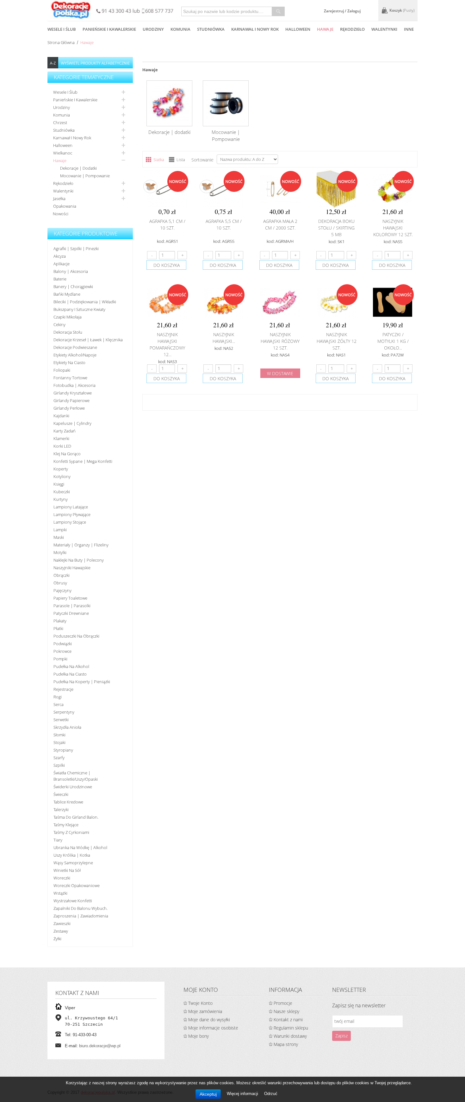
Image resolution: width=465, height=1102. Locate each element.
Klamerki (61, 438)
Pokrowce (62, 651)
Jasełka (59, 198)
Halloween (62, 145)
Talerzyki (61, 809)
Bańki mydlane (66, 294)
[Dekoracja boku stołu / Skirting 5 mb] (336, 189)
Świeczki (60, 794)
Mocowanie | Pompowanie (85, 176)
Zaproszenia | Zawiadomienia (80, 916)
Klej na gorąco (67, 454)
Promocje (283, 1003)
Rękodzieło (63, 183)
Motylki (59, 552)
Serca (58, 704)
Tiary (57, 840)
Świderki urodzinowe (72, 787)
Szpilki (59, 765)
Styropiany (63, 750)
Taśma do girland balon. (75, 817)
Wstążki (60, 893)
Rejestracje (63, 689)
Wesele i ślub (65, 92)
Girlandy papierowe (71, 400)
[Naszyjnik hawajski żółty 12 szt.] (336, 302)
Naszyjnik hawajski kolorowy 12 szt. (393, 227)
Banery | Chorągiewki (73, 286)
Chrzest (60, 122)
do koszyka (166, 265)
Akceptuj (208, 1094)
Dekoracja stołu (67, 332)
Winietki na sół (67, 870)
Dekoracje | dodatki (78, 168)
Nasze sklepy (286, 1011)
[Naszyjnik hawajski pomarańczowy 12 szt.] (167, 302)
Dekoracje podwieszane (75, 347)
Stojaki (59, 742)
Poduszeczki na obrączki (76, 636)
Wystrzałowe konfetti (72, 901)
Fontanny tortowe (70, 378)
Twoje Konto (200, 1003)
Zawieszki (62, 923)
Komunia (61, 115)
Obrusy (60, 583)
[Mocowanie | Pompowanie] (226, 103)
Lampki (60, 529)
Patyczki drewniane (71, 613)
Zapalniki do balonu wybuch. (80, 908)
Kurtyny (60, 499)
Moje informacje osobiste (213, 1028)
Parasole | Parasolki (71, 605)
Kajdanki (61, 416)
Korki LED (62, 446)
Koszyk (401, 10)
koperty (60, 469)
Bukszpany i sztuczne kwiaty (79, 309)
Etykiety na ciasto (69, 362)
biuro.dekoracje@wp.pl (100, 1045)
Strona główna (61, 42)
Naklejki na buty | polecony (78, 560)
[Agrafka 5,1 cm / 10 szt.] (167, 189)
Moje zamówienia (205, 1011)
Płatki (58, 628)
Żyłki (57, 938)
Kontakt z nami (288, 1020)
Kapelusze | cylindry (72, 423)
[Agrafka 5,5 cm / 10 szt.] (223, 189)
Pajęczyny (62, 590)
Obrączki (61, 575)
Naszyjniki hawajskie (71, 567)
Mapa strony (286, 1044)
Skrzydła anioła (67, 727)
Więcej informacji (243, 1093)
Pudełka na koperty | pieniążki (81, 681)
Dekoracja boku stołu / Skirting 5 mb (336, 227)
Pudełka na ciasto (70, 674)
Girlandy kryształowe (72, 393)
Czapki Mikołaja (67, 317)
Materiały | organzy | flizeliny (80, 545)
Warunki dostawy (290, 1036)
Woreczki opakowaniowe (76, 885)
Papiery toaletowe (70, 598)
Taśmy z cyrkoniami (71, 832)
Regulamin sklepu (291, 1028)
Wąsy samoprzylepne (73, 863)
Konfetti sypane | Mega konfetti (82, 461)
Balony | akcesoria (70, 271)
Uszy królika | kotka (71, 855)
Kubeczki (61, 491)
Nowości (60, 214)
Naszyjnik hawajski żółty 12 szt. (336, 341)
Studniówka (64, 130)
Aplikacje (61, 264)
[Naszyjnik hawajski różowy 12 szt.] (280, 302)
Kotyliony (62, 476)
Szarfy (59, 757)
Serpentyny (63, 712)
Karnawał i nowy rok (72, 138)
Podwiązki (62, 643)
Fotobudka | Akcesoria (74, 385)
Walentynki (63, 191)
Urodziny (61, 107)
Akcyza (59, 256)
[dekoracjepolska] (70, 9)
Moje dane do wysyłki (209, 1020)
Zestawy (60, 931)
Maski (58, 537)
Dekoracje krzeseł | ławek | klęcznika (88, 340)
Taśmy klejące (65, 825)
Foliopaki (61, 370)
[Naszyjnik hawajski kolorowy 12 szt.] (392, 189)
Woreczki (61, 878)
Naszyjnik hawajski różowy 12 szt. (280, 341)
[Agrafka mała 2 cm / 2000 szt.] (280, 189)
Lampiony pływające (71, 514)
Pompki (60, 659)
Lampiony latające (70, 507)
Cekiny (59, 324)
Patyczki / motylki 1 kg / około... (393, 341)
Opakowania (64, 206)
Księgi (58, 484)
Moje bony (198, 1036)
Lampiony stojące (69, 522)
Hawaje (59, 160)
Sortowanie (202, 160)
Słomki (59, 735)
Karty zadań (64, 431)
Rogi (57, 697)
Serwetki (61, 719)
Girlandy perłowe (69, 408)
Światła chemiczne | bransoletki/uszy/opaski (75, 776)
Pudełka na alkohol (71, 666)
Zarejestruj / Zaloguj (342, 11)
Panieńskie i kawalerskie (75, 100)
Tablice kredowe (68, 802)
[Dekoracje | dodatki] (169, 103)
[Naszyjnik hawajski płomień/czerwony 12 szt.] (223, 302)
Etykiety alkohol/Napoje (74, 355)
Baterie (59, 279)
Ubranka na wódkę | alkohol (80, 847)
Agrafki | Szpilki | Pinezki (76, 248)
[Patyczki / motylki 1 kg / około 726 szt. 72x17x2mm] (392, 302)
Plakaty (59, 621)
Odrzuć (270, 1093)
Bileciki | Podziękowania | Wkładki (84, 302)
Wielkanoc (62, 153)
